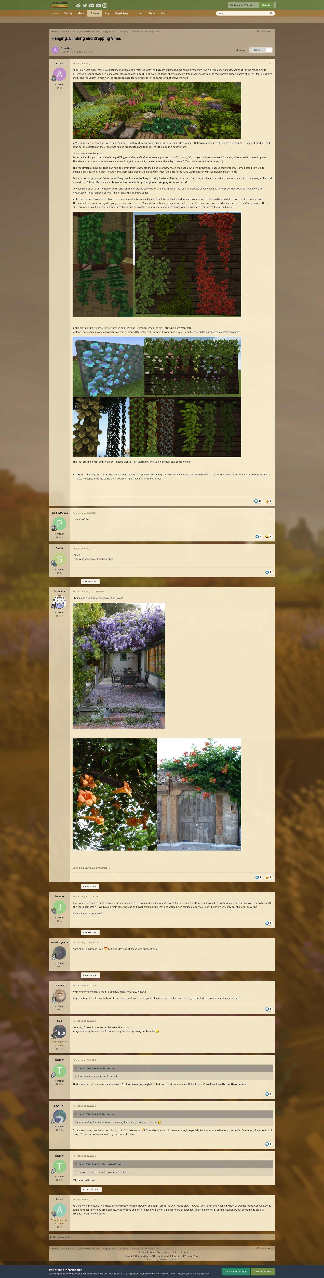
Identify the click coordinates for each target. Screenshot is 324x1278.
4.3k (60, 1084)
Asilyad (59, 1199)
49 (60, 572)
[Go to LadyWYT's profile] (59, 1116)
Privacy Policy (146, 1252)
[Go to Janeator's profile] (59, 907)
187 (60, 537)
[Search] (271, 13)
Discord (91, 5)
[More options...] (270, 63)
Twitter (85, 5)
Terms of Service (192, 1256)
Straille (59, 548)
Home (55, 13)
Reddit (78, 5)
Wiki (141, 13)
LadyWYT (59, 1105)
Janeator (60, 896)
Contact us (163, 1252)
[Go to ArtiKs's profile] (55, 50)
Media (81, 13)
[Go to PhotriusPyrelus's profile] (59, 523)
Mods (152, 13)
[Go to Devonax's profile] (59, 996)
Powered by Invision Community (162, 1259)
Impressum (162, 1256)
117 (60, 615)
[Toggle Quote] (76, 1068)
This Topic (257, 13)
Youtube (98, 5)
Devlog (68, 13)
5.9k (60, 1130)
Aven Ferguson (59, 942)
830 (60, 1048)
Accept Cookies (237, 1271)
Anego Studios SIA (146, 1256)
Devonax (59, 985)
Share (241, 50)
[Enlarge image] (119, 665)
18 (60, 920)
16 (60, 1227)
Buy (107, 13)
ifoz (59, 1020)
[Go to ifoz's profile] (59, 1031)
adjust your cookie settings (147, 1273)
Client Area (121, 13)
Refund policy (176, 1256)
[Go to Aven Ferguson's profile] (59, 953)
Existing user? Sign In (242, 5)
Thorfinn (59, 1059)
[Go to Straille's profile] (59, 559)
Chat (164, 13)
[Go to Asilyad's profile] (59, 1210)
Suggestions (86, 52)
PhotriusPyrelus (59, 512)
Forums (94, 13)
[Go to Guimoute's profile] (59, 602)
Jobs (175, 1252)
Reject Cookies (263, 1271)
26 (60, 87)
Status (184, 1252)
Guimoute (59, 591)
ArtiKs (68, 48)
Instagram (105, 5)
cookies (70, 1273)
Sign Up (266, 5)
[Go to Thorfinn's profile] (59, 1070)
